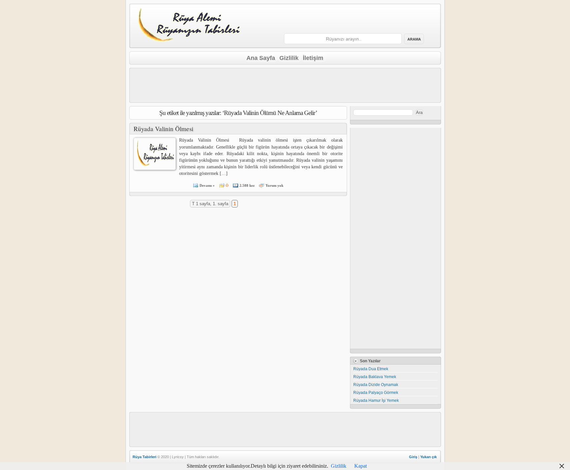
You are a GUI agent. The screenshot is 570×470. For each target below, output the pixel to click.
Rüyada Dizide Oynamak (375, 385)
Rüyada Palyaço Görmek (375, 393)
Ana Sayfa (260, 58)
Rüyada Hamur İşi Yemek (376, 400)
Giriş (413, 457)
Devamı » (207, 185)
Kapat (360, 466)
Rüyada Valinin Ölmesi (163, 128)
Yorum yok (274, 185)
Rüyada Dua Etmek (370, 369)
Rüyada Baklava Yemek (374, 377)
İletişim (313, 58)
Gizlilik (289, 58)
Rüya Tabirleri (144, 457)
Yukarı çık (428, 457)
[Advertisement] (356, 19)
